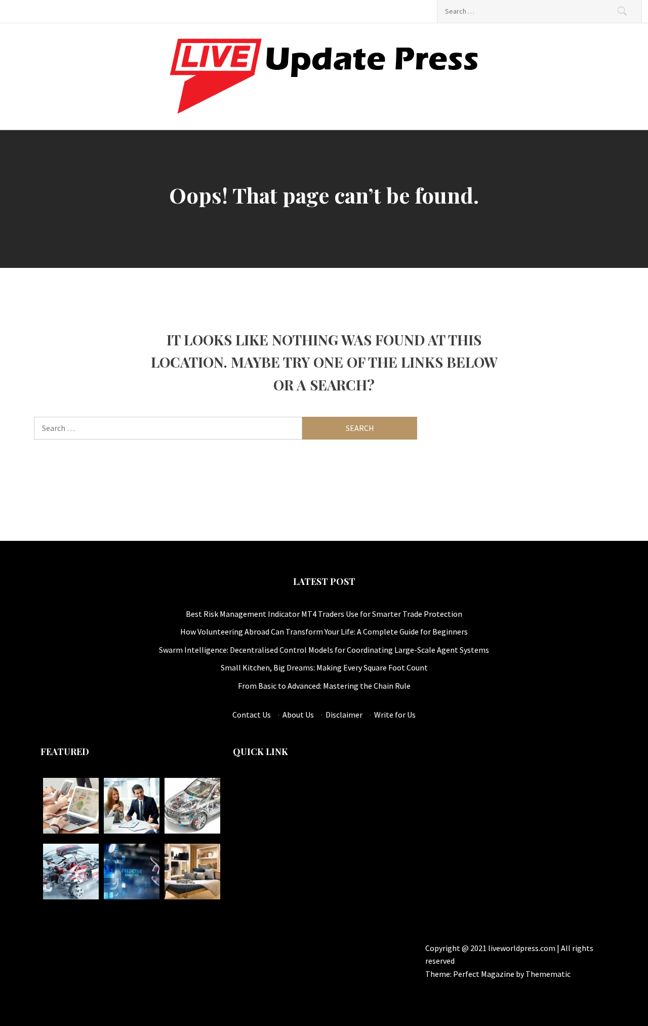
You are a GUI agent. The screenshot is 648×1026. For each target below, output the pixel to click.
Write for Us (395, 714)
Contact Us (251, 714)
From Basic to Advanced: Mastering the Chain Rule (324, 686)
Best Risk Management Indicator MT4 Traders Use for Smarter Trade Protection (324, 614)
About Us (298, 714)
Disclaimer (344, 714)
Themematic (548, 974)
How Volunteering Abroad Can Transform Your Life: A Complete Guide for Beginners (324, 631)
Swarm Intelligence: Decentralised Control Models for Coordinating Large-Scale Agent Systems (324, 650)
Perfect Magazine (484, 974)
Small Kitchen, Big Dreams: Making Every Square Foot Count (324, 667)
